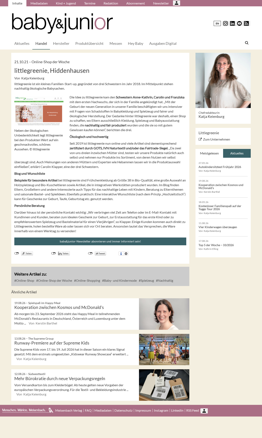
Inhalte (17, 3)
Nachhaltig (165, 280)
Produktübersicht (89, 43)
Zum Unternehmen (216, 139)
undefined (53, 253)
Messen (116, 43)
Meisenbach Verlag (68, 410)
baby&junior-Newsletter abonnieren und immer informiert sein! (100, 241)
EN (217, 23)
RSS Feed (192, 410)
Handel (41, 43)
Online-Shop (25, 280)
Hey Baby (135, 43)
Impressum (143, 410)
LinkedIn (177, 410)
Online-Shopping (87, 280)
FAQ (88, 410)
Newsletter (161, 3)
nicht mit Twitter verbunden (90, 253)
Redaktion (111, 3)
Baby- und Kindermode (120, 280)
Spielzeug (147, 280)
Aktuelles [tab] (237, 153)
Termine (89, 3)
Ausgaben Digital (163, 43)
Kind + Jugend (66, 3)
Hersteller (61, 43)
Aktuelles (21, 43)
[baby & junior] (62, 23)
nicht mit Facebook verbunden (16, 253)
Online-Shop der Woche (54, 280)
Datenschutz (123, 410)
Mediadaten (39, 3)
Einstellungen (126, 253)
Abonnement (135, 3)
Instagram (161, 410)
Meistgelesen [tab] (209, 153)
